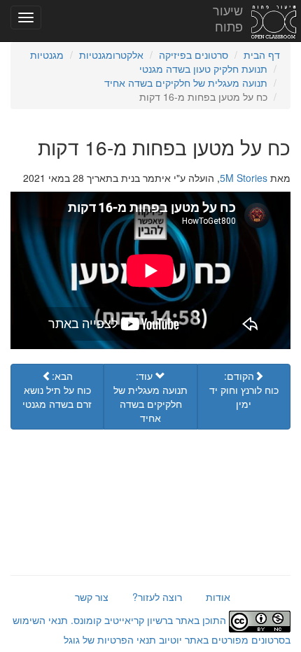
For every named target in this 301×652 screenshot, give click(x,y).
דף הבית (262, 55)
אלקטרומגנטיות (111, 55)
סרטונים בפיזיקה (193, 55)
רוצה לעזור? (157, 597)
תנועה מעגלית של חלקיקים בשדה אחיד (185, 83)
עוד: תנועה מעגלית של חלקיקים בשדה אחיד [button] (150, 397)
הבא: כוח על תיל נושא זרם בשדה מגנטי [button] (57, 390)
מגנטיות (47, 55)
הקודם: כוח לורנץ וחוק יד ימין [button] (244, 390)
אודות (218, 597)
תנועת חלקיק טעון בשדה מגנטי (203, 69)
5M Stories (243, 178)
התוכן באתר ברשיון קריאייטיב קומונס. (148, 620)
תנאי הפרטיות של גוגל (110, 639)
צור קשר (91, 597)
